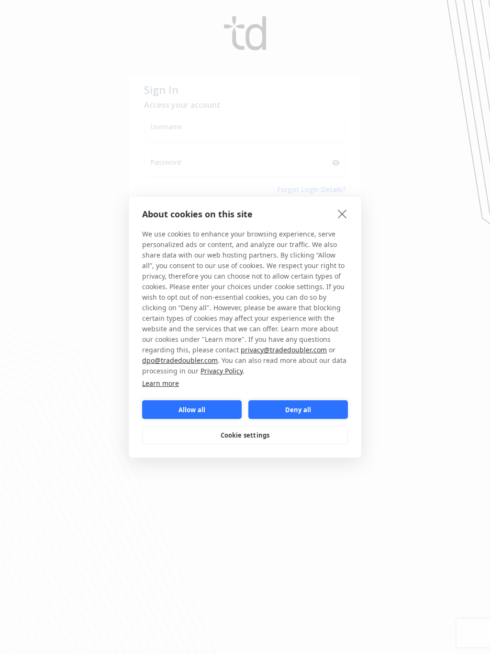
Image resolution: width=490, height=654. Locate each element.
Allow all (192, 410)
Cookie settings (245, 435)
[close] (342, 213)
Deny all (298, 410)
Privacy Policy (221, 370)
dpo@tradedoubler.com (180, 360)
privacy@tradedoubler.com (284, 349)
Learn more (160, 383)
